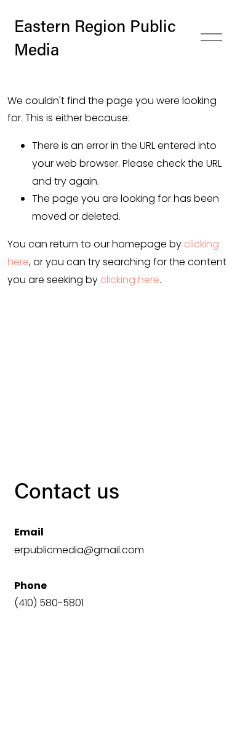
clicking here (129, 280)
